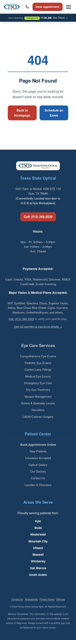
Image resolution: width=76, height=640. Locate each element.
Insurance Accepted (38, 458)
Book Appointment (47, 7)
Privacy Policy (47, 599)
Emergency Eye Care (38, 383)
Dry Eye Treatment (38, 389)
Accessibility (31, 599)
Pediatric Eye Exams (38, 363)
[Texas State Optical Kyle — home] (12, 7)
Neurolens (38, 410)
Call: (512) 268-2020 (38, 216)
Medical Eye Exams (38, 376)
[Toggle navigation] (68, 7)
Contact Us (38, 478)
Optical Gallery (38, 465)
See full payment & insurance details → (38, 326)
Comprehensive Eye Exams (38, 356)
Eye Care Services (38, 345)
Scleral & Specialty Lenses (38, 403)
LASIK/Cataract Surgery (38, 416)
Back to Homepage (22, 113)
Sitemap (60, 599)
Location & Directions (38, 485)
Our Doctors (38, 471)
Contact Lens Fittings (38, 369)
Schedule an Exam (54, 113)
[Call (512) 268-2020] (27, 7)
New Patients (38, 451)
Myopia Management (38, 396)
